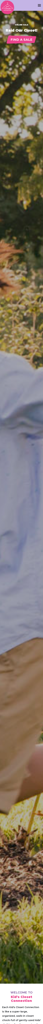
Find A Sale (21, 40)
